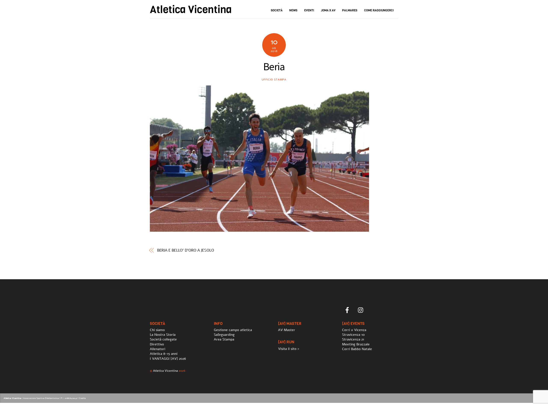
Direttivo (157, 344)
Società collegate (163, 339)
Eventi (309, 10)
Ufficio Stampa (274, 80)
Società (277, 10)
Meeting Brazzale (356, 344)
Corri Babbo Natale (357, 349)
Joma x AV (328, 10)
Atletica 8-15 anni (163, 353)
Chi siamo (157, 330)
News (293, 10)
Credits (82, 398)
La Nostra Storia (163, 334)
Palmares (349, 10)
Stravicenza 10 (353, 334)
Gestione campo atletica (233, 330)
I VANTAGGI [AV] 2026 (168, 358)
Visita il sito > (288, 348)
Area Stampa (224, 339)
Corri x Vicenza (354, 330)
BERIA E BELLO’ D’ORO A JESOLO (185, 250)
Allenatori (157, 349)
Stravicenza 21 (353, 339)
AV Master (286, 330)
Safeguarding (224, 334)
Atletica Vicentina (165, 371)
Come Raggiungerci (379, 10)
